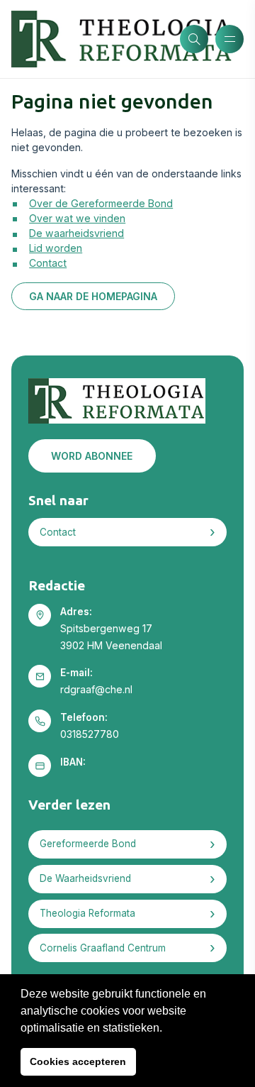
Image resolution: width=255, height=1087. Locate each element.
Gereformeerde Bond (88, 843)
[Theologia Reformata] (95, 39)
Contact (48, 263)
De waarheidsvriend (76, 233)
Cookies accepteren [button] (78, 1061)
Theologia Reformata (87, 913)
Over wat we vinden (77, 218)
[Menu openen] (229, 39)
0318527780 (89, 734)
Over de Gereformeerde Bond (101, 203)
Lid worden (55, 248)
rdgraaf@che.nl (96, 689)
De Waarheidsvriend (85, 878)
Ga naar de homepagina (93, 296)
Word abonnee (91, 456)
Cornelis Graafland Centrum (103, 948)
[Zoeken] (194, 39)
